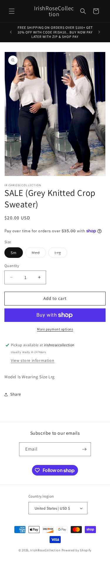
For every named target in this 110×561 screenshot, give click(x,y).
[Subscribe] (84, 449)
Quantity (11, 265)
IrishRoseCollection (45, 550)
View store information (32, 360)
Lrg (61, 254)
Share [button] (15, 394)
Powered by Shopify (77, 550)
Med (39, 254)
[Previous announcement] (10, 32)
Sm (14, 252)
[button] (11, 11)
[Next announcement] (99, 32)
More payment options (55, 329)
